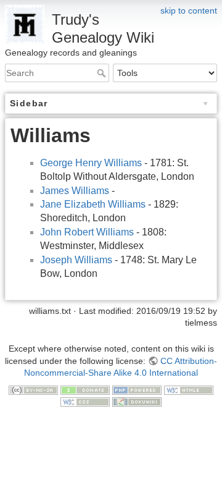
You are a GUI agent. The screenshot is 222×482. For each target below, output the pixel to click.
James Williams (74, 190)
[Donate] (85, 389)
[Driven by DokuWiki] (137, 402)
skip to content (188, 10)
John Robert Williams (87, 232)
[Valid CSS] (85, 402)
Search (103, 73)
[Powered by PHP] (137, 389)
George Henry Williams (91, 163)
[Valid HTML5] (188, 389)
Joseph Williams (76, 260)
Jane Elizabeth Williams (93, 204)
